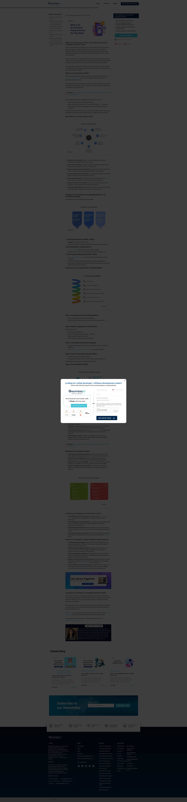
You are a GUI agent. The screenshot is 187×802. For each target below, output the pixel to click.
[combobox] (113, 389)
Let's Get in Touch (104, 418)
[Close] (125, 381)
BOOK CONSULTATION (79, 405)
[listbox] (104, 400)
